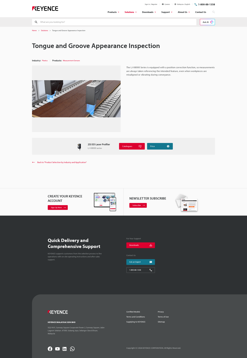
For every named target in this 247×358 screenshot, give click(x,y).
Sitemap (161, 321)
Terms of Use (163, 316)
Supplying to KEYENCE (135, 321)
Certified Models (133, 311)
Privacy (161, 311)
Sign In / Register (151, 4)
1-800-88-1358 (206, 4)
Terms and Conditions (135, 316)
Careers (167, 4)
